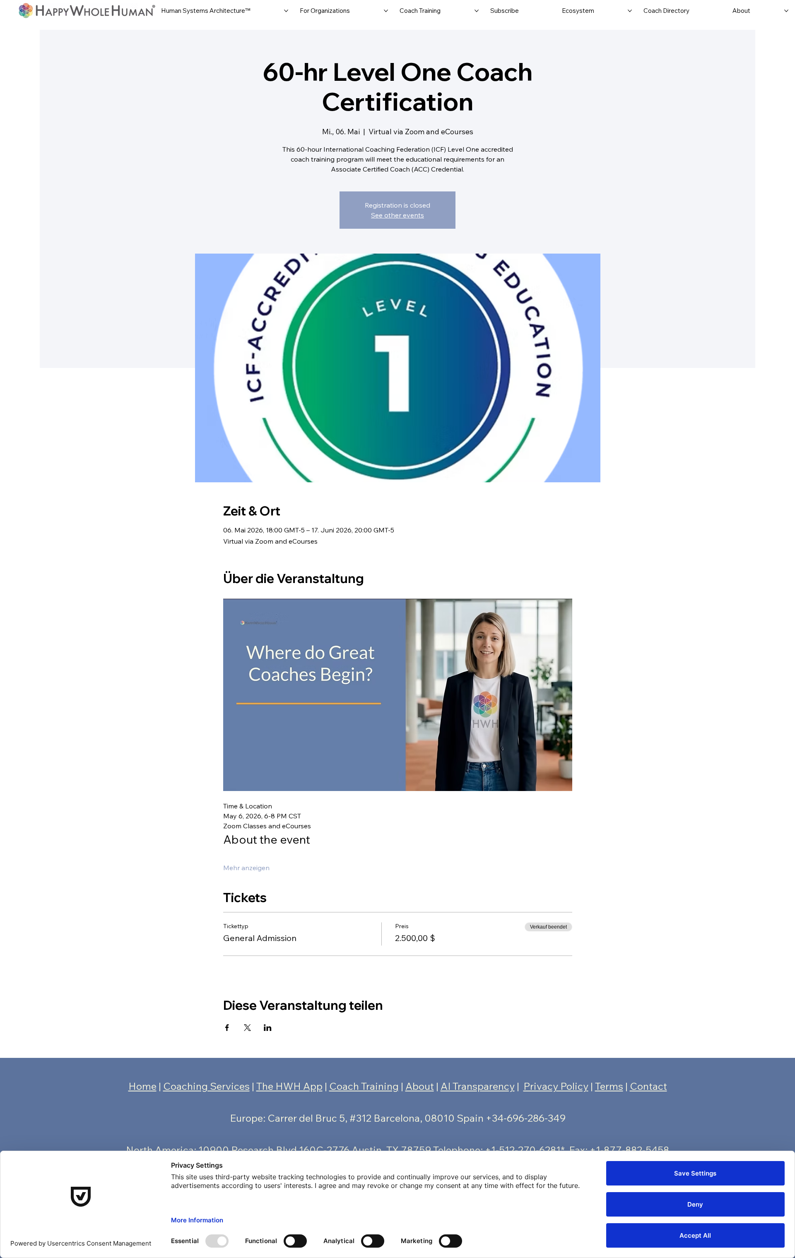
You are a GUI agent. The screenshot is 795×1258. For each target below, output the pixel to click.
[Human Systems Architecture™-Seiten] (286, 11)
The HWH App (289, 1086)
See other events (397, 215)
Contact (648, 1086)
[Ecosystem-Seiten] (630, 11)
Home (142, 1086)
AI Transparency (478, 1086)
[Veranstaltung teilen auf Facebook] (227, 1027)
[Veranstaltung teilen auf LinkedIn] (268, 1027)
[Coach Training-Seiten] (477, 11)
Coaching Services (206, 1086)
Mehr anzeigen (246, 868)
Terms (609, 1086)
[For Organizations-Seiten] (386, 11)
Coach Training (364, 1086)
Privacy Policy (555, 1086)
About (419, 1086)
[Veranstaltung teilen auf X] (247, 1027)
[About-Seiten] (786, 11)
